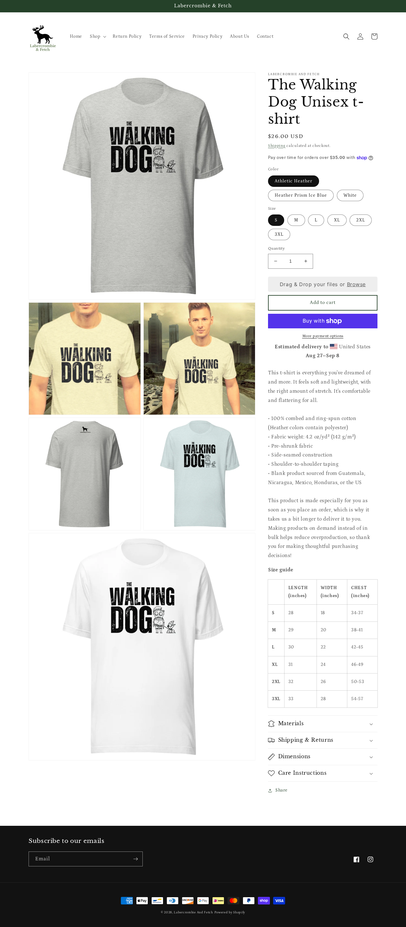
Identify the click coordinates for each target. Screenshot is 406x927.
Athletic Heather (293, 181)
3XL (279, 234)
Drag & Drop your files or (323, 284)
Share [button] (281, 790)
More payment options (323, 336)
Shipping (276, 146)
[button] (97, 36)
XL (337, 220)
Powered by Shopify (230, 912)
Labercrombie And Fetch (193, 912)
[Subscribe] (135, 858)
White (350, 195)
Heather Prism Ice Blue (301, 195)
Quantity (276, 248)
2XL (360, 220)
